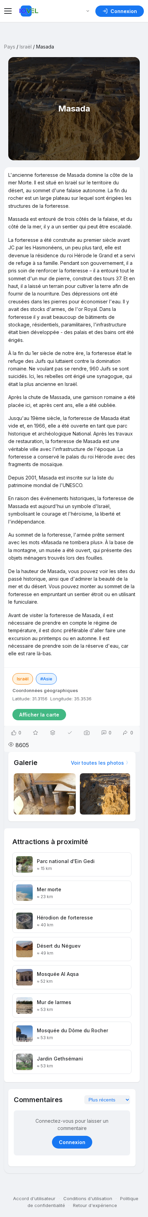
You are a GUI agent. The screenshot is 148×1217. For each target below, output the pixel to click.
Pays (9, 47)
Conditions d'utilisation (87, 1198)
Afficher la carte (39, 715)
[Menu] (9, 11)
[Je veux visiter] (35, 733)
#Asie (46, 678)
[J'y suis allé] (69, 733)
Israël (26, 47)
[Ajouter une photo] (86, 733)
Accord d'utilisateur (34, 1198)
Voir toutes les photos (97, 763)
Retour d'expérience (95, 1205)
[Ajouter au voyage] (52, 733)
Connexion (72, 1142)
